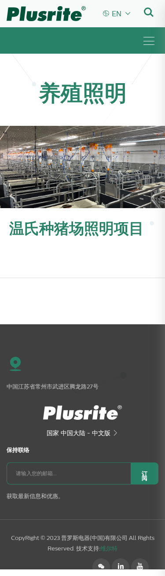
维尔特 (108, 548)
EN (117, 14)
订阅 (144, 475)
